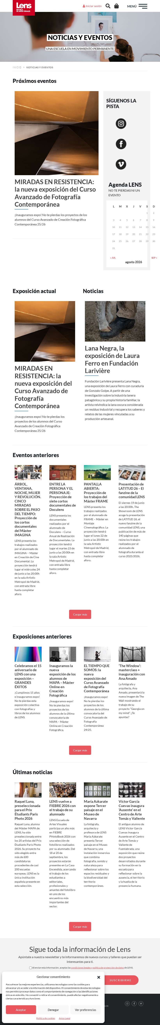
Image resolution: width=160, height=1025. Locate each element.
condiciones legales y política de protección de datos (97, 967)
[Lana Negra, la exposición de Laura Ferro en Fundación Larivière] (115, 321)
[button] (99, 977)
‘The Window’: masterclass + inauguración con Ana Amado (132, 672)
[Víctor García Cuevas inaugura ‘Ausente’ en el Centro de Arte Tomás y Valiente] (132, 789)
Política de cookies (45, 1018)
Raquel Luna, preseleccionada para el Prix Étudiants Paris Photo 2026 (27, 809)
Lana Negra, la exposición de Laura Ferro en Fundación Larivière (112, 359)
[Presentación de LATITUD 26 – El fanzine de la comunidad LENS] (132, 472)
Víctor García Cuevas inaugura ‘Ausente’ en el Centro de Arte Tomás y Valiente (132, 809)
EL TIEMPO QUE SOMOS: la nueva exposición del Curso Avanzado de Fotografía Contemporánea (96, 678)
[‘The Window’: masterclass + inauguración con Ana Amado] (132, 654)
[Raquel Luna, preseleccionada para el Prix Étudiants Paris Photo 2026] (28, 789)
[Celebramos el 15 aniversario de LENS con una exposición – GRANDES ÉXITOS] (28, 654)
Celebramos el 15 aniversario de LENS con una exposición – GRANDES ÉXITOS (28, 676)
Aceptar (21, 1010)
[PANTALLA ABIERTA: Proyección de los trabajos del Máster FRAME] (97, 472)
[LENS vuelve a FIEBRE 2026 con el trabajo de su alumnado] (62, 789)
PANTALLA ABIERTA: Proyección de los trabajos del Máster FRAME (96, 492)
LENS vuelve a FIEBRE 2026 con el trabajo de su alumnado (62, 807)
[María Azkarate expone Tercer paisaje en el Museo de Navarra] (97, 789)
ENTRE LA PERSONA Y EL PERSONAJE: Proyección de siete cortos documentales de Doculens (62, 497)
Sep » (154, 257)
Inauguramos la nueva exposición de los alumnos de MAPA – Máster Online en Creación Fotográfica (62, 680)
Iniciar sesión (93, 6)
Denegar (53, 1010)
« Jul (113, 257)
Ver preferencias (85, 1010)
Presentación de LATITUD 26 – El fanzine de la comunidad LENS (132, 490)
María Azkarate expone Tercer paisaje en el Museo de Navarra (96, 809)
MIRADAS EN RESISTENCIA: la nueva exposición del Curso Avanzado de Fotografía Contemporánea (55, 193)
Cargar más (80, 614)
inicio (17, 67)
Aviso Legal (64, 1018)
